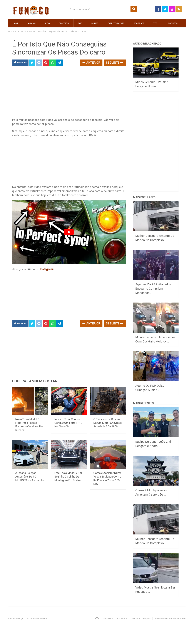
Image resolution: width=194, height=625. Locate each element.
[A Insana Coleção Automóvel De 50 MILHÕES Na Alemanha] (30, 454)
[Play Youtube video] (69, 232)
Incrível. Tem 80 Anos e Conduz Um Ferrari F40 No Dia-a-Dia (68, 423)
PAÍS (80, 23)
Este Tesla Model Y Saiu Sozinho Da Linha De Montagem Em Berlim (68, 476)
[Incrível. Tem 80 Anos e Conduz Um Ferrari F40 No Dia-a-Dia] (69, 401)
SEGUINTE (113, 62)
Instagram (46, 269)
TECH (155, 23)
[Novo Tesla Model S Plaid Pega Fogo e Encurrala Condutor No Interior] (30, 401)
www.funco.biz (40, 618)
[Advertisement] (69, 93)
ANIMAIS (31, 23)
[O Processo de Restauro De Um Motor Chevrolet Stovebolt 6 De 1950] (108, 401)
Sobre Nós (108, 618)
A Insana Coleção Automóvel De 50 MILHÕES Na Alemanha (29, 476)
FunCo (11, 618)
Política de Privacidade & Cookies (170, 618)
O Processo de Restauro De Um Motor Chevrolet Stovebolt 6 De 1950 (107, 423)
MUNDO (94, 23)
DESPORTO (64, 23)
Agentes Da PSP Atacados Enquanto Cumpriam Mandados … (153, 289)
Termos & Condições (141, 618)
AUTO (47, 23)
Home (15, 23)
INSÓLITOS (172, 23)
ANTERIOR (93, 62)
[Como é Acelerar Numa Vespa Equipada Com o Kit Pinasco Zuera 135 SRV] (108, 454)
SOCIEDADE (139, 23)
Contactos (122, 618)
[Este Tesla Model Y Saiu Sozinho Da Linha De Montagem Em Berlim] (69, 454)
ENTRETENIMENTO (116, 23)
